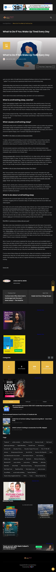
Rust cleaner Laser (30, 469)
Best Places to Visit (27, 442)
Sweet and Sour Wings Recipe (41, 296)
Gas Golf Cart (29, 452)
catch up (10, 217)
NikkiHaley (35, 462)
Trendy (45, 401)
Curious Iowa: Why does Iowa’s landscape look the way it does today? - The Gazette (15, 298)
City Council (49, 442)
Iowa (50, 452)
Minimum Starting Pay (39, 459)
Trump (31, 475)
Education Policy (17, 448)
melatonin (30, 227)
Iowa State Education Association (12, 455)
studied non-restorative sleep (10, 176)
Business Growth (39, 442)
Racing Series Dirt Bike (40, 465)
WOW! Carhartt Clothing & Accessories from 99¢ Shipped (29, 427)
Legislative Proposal (18, 459)
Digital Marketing (22, 445)
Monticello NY (7, 462)
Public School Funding (26, 465)
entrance (6, 452)
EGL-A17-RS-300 (45, 448)
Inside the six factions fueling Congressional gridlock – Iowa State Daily (32, 419)
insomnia (11, 103)
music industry (17, 462)
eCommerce (41, 445)
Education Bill (7, 448)
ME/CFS (39, 127)
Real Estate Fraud (8, 469)
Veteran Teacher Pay (40, 475)
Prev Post (42, 67)
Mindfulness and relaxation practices (40, 247)
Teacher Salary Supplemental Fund (12, 475)
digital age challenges (9, 445)
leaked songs (7, 459)
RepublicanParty (19, 469)
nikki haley (43, 462)
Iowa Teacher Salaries (28, 455)
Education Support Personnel (31, 448)
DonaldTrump (32, 445)
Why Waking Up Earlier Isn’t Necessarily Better (20, 135)
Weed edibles (9, 231)
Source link (5, 267)
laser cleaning (39, 455)
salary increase (41, 469)
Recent (11, 401)
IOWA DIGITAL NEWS (20, 281)
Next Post (49, 67)
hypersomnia (27, 129)
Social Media (7, 472)
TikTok (24, 475)
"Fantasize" (6, 442)
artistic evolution (16, 442)
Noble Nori (6, 465)
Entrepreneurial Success (17, 452)
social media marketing (18, 472)
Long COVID (47, 127)
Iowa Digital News (32, 565)
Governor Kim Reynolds (41, 452)
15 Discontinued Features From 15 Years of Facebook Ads (20, 414)
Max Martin (28, 459)
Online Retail (15, 465)
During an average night (9, 156)
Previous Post (11, 293)
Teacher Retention (31, 472)
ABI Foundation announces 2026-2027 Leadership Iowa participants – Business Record (32, 406)
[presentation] (49, 357)
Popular (28, 401)
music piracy (27, 462)
